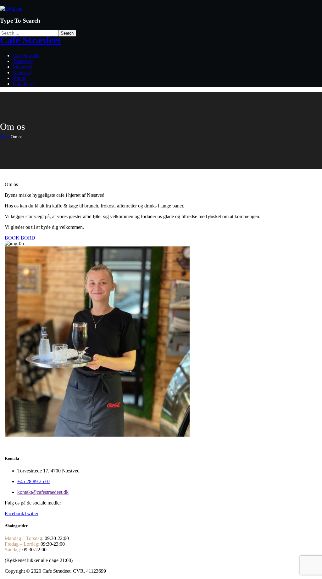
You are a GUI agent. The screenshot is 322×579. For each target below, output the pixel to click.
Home (5, 137)
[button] (161, 238)
